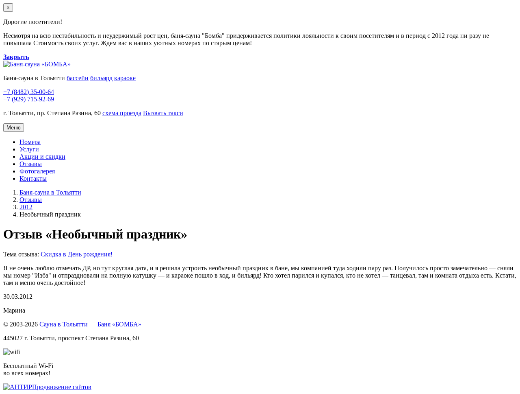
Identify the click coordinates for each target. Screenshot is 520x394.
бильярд (101, 77)
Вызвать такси (163, 112)
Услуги (29, 149)
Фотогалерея (37, 171)
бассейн (78, 77)
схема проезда (121, 112)
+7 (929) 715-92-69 (28, 99)
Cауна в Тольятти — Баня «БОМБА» (90, 324)
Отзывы (31, 163)
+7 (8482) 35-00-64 (28, 91)
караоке (125, 77)
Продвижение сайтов (61, 386)
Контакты (33, 178)
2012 (26, 207)
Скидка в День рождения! (77, 254)
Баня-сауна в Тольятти (50, 192)
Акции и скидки (42, 156)
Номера (30, 141)
